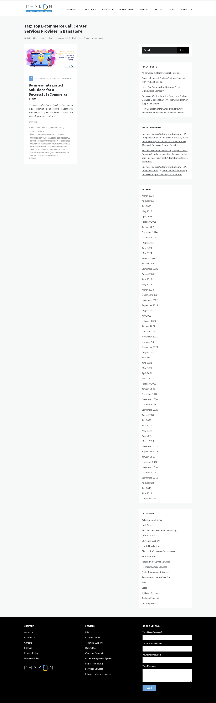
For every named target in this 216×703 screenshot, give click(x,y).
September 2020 (150, 409)
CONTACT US (186, 9)
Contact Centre (149, 535)
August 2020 (148, 415)
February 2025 (149, 221)
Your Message (149, 666)
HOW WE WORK (126, 9)
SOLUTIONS (71, 9)
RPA (144, 582)
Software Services (151, 593)
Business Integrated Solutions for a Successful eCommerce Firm (48, 92)
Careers (28, 642)
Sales (144, 587)
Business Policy (32, 658)
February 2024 (149, 258)
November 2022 (150, 300)
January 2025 (148, 227)
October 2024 (149, 237)
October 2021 (149, 342)
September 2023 (150, 268)
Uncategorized (149, 603)
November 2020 (150, 399)
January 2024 (148, 263)
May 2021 (147, 368)
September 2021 (150, 347)
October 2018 (149, 472)
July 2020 (146, 420)
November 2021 (150, 336)
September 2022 (150, 305)
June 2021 (147, 362)
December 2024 (150, 232)
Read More (34, 122)
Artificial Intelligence (152, 520)
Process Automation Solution (156, 577)
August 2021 (148, 352)
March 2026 (148, 195)
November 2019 (150, 446)
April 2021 (147, 373)
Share (33, 158)
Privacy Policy (31, 653)
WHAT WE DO (108, 9)
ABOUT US (89, 9)
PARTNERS (143, 9)
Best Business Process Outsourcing (159, 530)
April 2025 (147, 216)
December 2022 (150, 294)
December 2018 (150, 462)
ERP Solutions (56, 128)
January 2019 (148, 456)
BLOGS (171, 9)
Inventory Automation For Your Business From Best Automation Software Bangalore (165, 158)
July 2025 (146, 206)
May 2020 (147, 430)
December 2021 (150, 331)
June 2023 (147, 279)
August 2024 (148, 242)
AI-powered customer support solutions (161, 72)
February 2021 (149, 383)
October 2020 (149, 404)
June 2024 (147, 248)
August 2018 (148, 482)
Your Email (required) (152, 654)
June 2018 (147, 493)
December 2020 (150, 394)
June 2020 (147, 425)
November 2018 (150, 467)
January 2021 (148, 388)
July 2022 (146, 315)
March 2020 (148, 441)
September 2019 (150, 451)
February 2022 (149, 321)
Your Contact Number (153, 643)
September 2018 (150, 477)
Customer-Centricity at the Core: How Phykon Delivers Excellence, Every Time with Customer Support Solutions (165, 100)
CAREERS (158, 9)
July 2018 (146, 488)
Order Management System (155, 572)
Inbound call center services (98, 674)
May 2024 (147, 253)
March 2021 (148, 378)
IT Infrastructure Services (154, 566)
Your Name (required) (152, 632)
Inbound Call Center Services (156, 561)
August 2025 (148, 200)
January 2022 (148, 326)
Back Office (147, 525)
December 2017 (150, 498)
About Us (28, 632)
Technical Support (37, 131)
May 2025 (147, 211)
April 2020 (147, 436)
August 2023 (148, 274)
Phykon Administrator (63, 78)
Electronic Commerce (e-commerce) (159, 551)
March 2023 (148, 289)
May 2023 (147, 284)
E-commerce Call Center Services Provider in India (50, 147)
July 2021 (146, 357)
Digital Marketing (150, 546)
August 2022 (148, 310)
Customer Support (39, 128)
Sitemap (28, 648)
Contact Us (29, 637)
